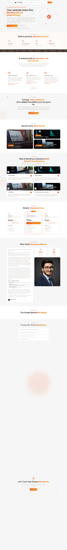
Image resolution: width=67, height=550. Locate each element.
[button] (22, 26)
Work (36, 2)
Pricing (39, 2)
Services (32, 2)
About (29, 2)
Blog (42, 2)
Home (26, 2)
